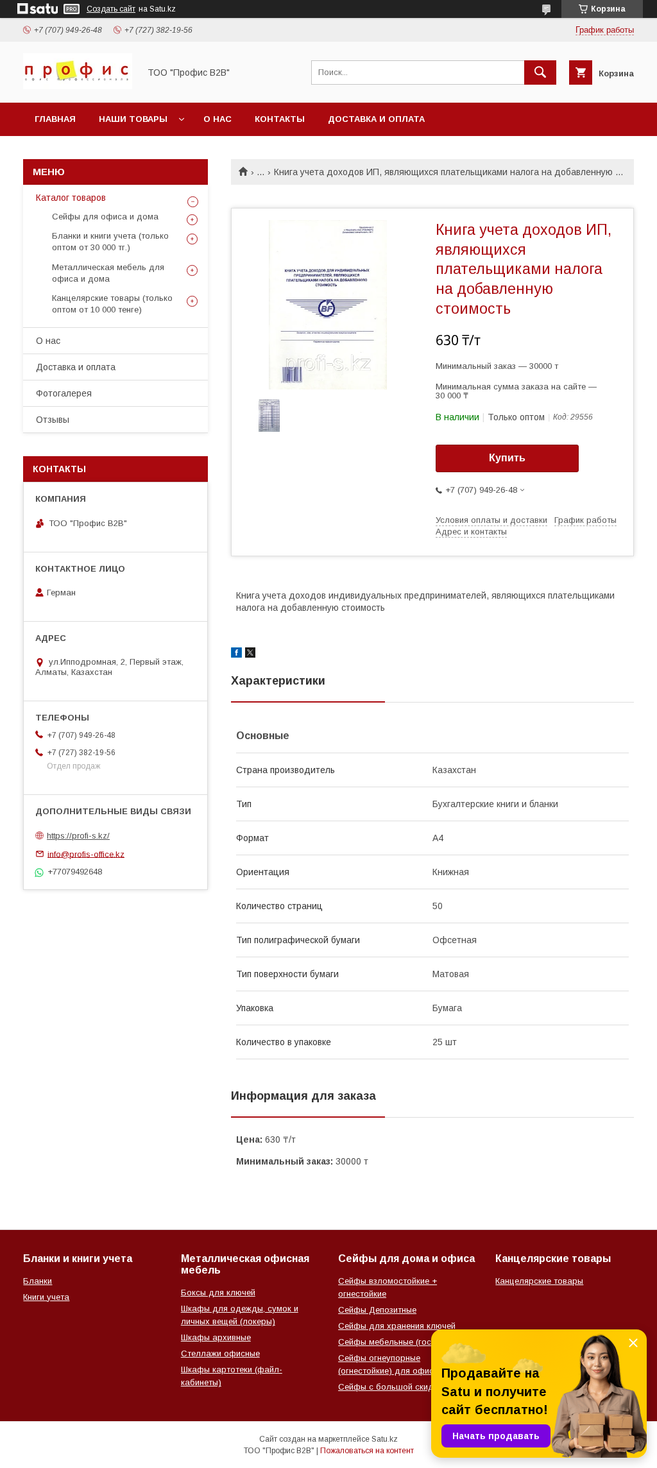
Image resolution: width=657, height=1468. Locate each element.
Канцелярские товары (539, 1281)
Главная (55, 119)
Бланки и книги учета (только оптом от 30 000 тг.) (110, 241)
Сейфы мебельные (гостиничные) (404, 1342)
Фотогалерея (64, 393)
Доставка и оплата (376, 119)
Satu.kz (384, 1439)
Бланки (37, 1281)
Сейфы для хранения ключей (397, 1326)
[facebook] (236, 654)
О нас (217, 119)
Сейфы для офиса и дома (105, 216)
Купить (507, 457)
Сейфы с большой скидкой (392, 1387)
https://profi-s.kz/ (78, 836)
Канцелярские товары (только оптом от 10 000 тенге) (112, 303)
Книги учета (46, 1297)
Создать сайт (111, 8)
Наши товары (133, 119)
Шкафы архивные (216, 1337)
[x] (250, 654)
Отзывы (52, 419)
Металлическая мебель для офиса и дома (108, 273)
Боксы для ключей (218, 1292)
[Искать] (540, 72)
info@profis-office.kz (85, 853)
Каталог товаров (71, 197)
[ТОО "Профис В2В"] (77, 86)
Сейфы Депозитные (377, 1310)
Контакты (280, 119)
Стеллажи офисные (220, 1353)
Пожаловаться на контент (367, 1450)
